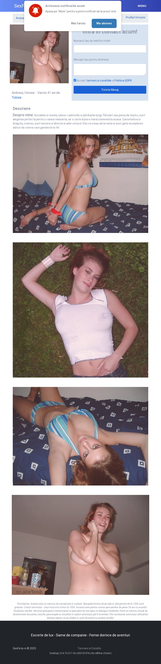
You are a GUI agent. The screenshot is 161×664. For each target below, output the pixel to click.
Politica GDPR (123, 80)
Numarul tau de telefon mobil (92, 40)
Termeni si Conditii (89, 648)
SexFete (22, 6)
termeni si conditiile (99, 80)
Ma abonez (104, 23)
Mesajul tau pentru (91, 59)
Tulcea (16, 97)
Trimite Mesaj (110, 89)
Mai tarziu (78, 23)
